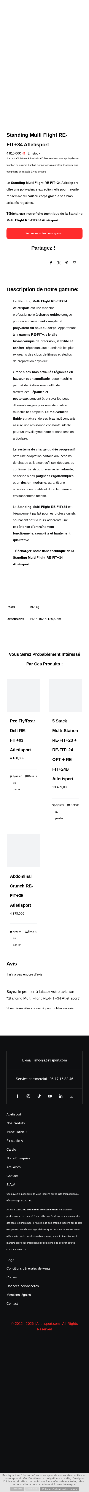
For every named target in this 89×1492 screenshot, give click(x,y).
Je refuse (32, 1488)
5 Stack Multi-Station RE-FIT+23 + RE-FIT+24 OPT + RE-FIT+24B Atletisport (65, 750)
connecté (37, 1008)
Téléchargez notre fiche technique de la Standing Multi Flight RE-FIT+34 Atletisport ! (43, 557)
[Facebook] (51, 263)
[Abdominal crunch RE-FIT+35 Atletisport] (23, 850)
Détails (32, 776)
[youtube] (50, 1096)
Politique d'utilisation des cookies (59, 1489)
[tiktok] (39, 1096)
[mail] (71, 1096)
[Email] (74, 263)
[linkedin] (60, 1096)
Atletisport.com (48, 1323)
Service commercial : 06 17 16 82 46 (44, 1079)
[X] (59, 263)
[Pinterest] (67, 263)
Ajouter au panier (17, 783)
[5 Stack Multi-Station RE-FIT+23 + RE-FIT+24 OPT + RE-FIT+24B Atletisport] (65, 695)
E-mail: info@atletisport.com (44, 1060)
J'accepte (17, 1488)
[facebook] (17, 1096)
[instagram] (28, 1096)
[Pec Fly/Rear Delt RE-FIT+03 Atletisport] (23, 695)
